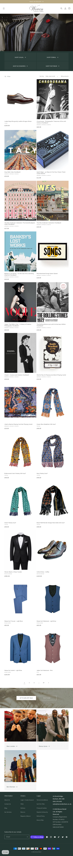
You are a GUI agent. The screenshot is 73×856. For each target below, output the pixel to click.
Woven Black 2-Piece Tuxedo (13, 572)
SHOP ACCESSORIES (19, 66)
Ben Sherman (11, 787)
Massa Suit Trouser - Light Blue (13, 621)
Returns (23, 812)
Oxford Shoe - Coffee (43, 572)
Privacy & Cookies (42, 808)
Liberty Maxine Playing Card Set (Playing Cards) (18, 424)
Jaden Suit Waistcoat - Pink (45, 670)
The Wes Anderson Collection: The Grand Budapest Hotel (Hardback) (19, 223)
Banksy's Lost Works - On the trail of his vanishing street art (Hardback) (19, 274)
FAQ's (22, 804)
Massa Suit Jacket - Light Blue (13, 670)
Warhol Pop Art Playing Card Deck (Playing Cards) (51, 375)
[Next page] (48, 683)
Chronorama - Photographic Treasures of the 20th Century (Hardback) (51, 122)
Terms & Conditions (42, 800)
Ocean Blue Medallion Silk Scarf (46, 424)
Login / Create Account (27, 800)
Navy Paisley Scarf (42, 473)
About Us (7, 800)
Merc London (11, 746)
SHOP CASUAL (19, 57)
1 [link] (24, 683)
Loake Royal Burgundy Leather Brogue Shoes (18, 121)
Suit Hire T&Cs (41, 804)
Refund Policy (41, 816)
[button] (4, 8)
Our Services (7, 812)
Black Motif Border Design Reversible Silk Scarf (51, 522)
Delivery (23, 808)
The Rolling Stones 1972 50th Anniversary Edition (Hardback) (51, 325)
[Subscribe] (27, 837)
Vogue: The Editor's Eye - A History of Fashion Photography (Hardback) (17, 325)
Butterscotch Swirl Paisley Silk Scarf (15, 473)
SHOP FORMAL (51, 57)
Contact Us (7, 804)
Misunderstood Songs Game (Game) (47, 273)
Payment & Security (42, 812)
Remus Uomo (43, 746)
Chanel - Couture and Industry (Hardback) (16, 375)
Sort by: (42, 76)
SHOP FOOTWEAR (51, 66)
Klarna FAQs (40, 820)
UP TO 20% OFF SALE (26, 698)
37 (43, 682)
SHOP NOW (46, 698)
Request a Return (26, 816)
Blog (5, 808)
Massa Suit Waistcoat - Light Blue (46, 621)
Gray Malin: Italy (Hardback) (12, 172)
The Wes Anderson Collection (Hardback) (49, 223)
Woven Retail (38, 852)
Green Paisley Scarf (10, 522)
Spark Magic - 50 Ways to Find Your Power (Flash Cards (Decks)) (51, 172)
